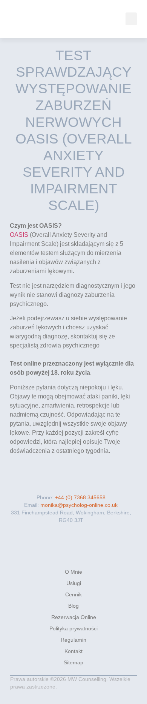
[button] (131, 19)
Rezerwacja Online (73, 617)
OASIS (19, 235)
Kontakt (73, 651)
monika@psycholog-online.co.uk (78, 505)
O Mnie (73, 572)
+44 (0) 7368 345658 (80, 497)
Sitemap (73, 662)
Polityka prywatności (73, 628)
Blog (73, 606)
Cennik (73, 594)
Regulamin (73, 640)
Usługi (73, 583)
